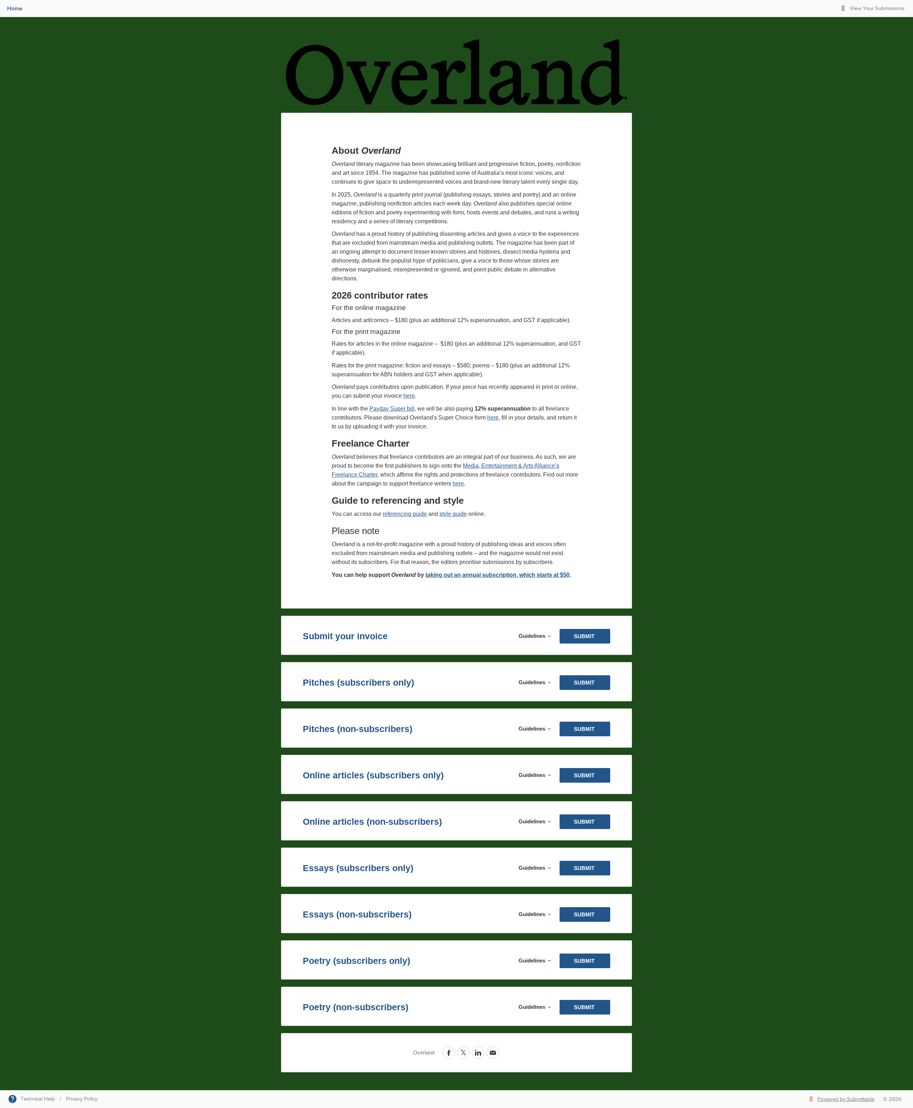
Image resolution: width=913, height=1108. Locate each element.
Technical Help (38, 1099)
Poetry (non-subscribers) (355, 1007)
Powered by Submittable (845, 1099)
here (409, 396)
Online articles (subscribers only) (373, 775)
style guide (453, 514)
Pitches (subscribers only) (358, 682)
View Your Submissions (877, 8)
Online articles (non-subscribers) (372, 822)
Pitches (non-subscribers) (357, 729)
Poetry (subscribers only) (356, 961)
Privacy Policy (81, 1099)
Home (14, 8)
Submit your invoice (345, 636)
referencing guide (405, 514)
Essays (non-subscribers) (357, 914)
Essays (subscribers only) (358, 868)
